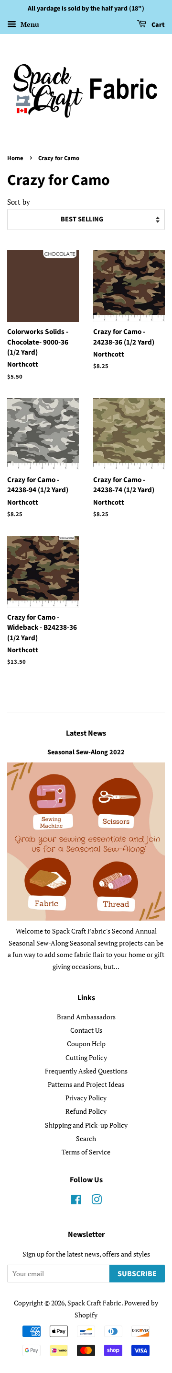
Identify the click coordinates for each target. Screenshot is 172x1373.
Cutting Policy (86, 1057)
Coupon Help (86, 1043)
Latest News (86, 733)
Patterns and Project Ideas (86, 1084)
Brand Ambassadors (86, 1016)
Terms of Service (86, 1151)
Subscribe (137, 1274)
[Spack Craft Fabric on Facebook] (76, 1201)
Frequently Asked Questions (86, 1070)
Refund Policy (86, 1111)
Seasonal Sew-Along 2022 (86, 752)
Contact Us (86, 1030)
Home (15, 158)
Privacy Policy (86, 1097)
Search (86, 1138)
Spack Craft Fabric (94, 1302)
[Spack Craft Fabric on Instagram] (96, 1201)
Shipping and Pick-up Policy (86, 1125)
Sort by (18, 202)
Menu (29, 24)
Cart (157, 25)
